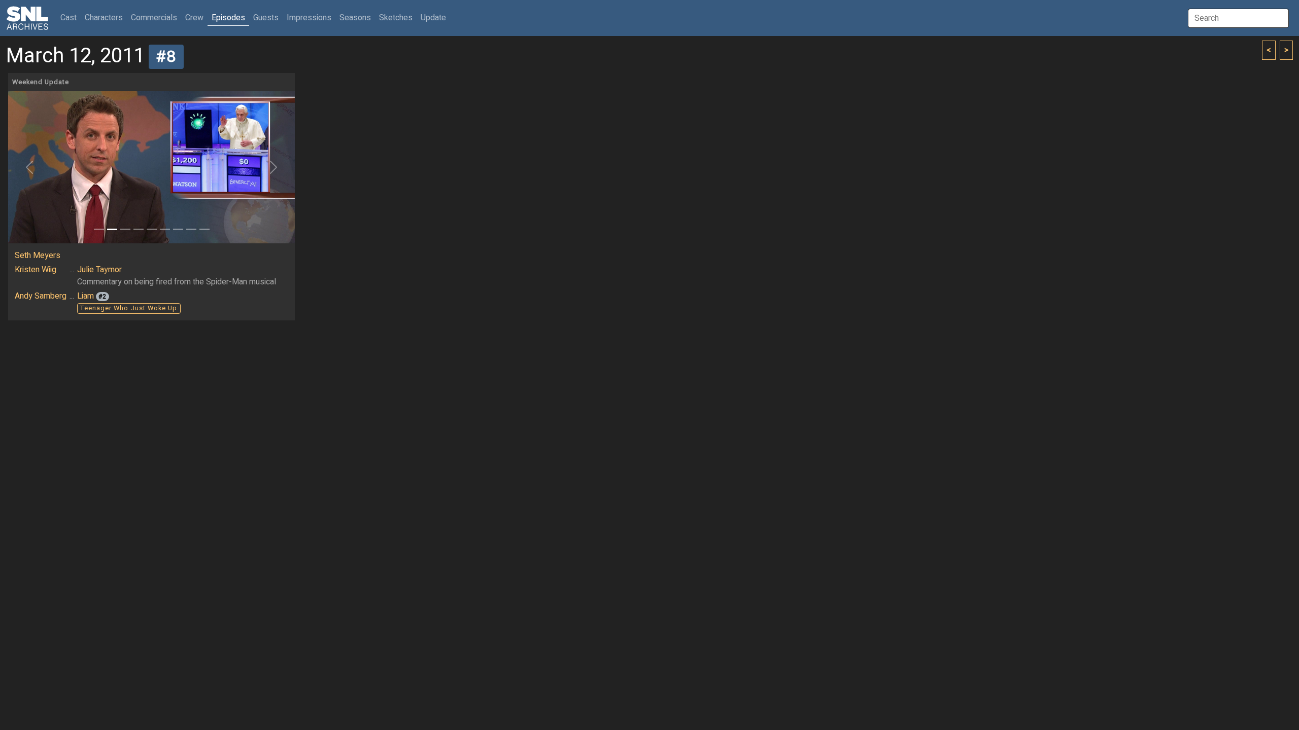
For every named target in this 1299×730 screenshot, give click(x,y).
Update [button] (433, 18)
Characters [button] (104, 18)
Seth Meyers (37, 255)
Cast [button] (70, 17)
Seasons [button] (355, 18)
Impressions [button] (309, 18)
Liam (85, 296)
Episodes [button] (228, 18)
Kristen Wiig (35, 270)
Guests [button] (266, 18)
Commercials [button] (154, 18)
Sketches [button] (396, 18)
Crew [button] (194, 18)
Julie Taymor (99, 270)
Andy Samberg (40, 296)
